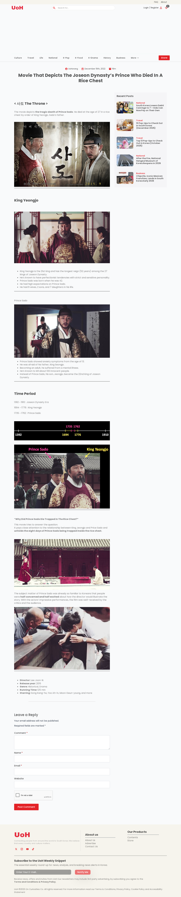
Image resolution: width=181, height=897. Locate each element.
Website (19, 779)
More (133, 57)
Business (120, 57)
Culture (18, 57)
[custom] (33, 849)
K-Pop (66, 57)
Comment (21, 733)
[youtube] (27, 849)
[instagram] (22, 849)
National (53, 57)
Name (18, 753)
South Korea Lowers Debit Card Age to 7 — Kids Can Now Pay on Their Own (150, 108)
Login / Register (151, 7)
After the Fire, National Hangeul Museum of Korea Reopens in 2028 (148, 161)
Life (41, 57)
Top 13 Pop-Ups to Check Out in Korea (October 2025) (149, 143)
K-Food (79, 57)
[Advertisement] (90, 32)
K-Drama (93, 57)
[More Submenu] (139, 58)
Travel (30, 57)
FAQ (156, 2)
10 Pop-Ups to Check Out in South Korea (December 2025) (149, 125)
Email (18, 766)
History (107, 57)
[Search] (54, 8)
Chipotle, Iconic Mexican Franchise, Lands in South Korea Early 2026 (149, 178)
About (164, 2)
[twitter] (16, 849)
